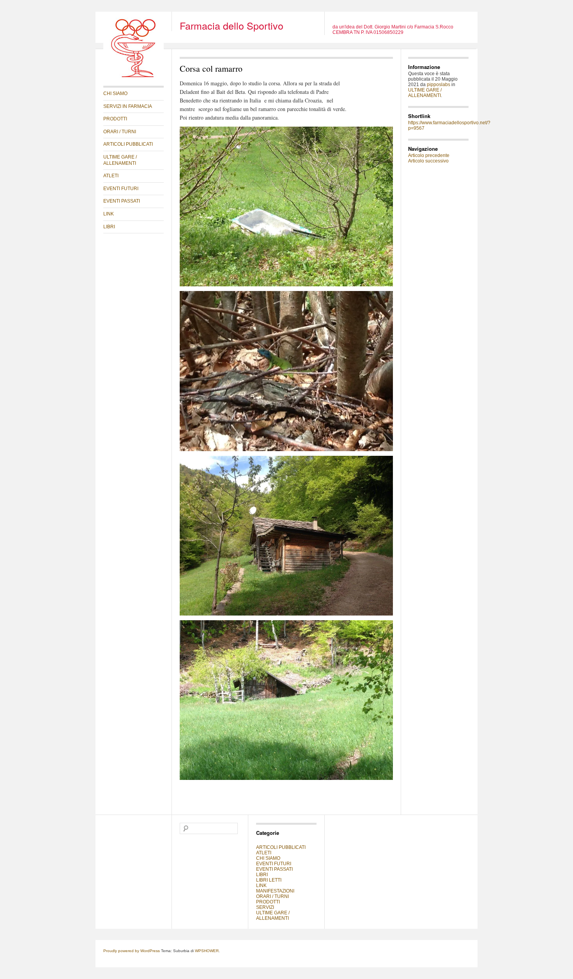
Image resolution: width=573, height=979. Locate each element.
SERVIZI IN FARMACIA (127, 106)
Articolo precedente (428, 155)
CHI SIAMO (115, 93)
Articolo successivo (428, 161)
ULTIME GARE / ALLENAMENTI (120, 160)
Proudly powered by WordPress (131, 951)
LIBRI (109, 226)
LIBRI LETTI (268, 880)
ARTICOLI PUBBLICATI (128, 144)
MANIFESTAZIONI (275, 891)
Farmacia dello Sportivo (231, 25)
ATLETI (110, 175)
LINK (108, 214)
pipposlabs (438, 84)
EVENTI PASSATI (121, 201)
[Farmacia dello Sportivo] (133, 76)
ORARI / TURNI (119, 131)
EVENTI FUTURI (120, 188)
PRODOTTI (115, 119)
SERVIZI (265, 907)
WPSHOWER (207, 951)
